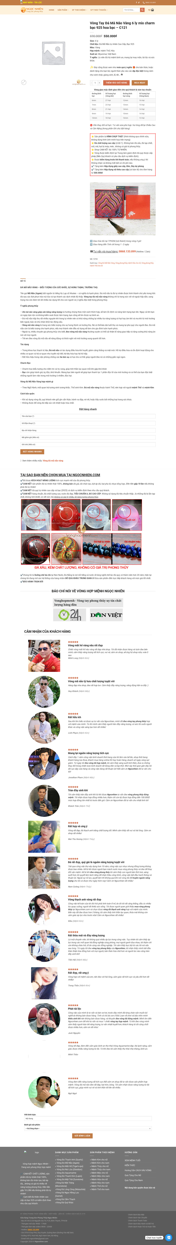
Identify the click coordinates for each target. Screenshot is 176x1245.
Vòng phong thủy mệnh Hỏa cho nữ (128, 263)
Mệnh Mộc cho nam (100, 1176)
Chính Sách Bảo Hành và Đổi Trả (141, 1224)
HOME (51, 10)
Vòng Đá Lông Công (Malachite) (70, 1189)
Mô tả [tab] (23, 281)
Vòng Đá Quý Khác (64, 1202)
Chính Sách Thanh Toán (137, 1221)
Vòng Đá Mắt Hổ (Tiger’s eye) (70, 1166)
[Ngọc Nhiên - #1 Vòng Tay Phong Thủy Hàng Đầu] (31, 10)
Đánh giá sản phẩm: (32, 1125)
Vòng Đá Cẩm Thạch (65, 1199)
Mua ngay (139, 83)
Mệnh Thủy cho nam (100, 1169)
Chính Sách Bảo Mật (136, 1215)
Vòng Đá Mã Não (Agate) (68, 1163)
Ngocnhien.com (41, 1241)
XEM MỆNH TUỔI (132, 1160)
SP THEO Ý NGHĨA (98, 10)
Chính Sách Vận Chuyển (137, 1218)
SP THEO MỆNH (78, 10)
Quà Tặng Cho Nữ (133, 1175)
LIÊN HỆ (61, 1214)
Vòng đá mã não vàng (53, 460)
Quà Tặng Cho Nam (134, 1180)
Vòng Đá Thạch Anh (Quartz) (70, 1159)
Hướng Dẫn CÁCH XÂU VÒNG (138, 1170)
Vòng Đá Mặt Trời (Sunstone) (70, 1179)
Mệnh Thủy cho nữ (100, 1166)
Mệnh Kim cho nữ (99, 1159)
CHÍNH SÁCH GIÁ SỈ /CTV (75, 1214)
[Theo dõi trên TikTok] (139, 2)
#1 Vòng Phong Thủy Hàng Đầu (33, 1214)
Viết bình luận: (30, 1115)
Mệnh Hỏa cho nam (100, 1183)
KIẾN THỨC (130, 1165)
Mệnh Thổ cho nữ (99, 1186)
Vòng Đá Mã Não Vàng (106, 263)
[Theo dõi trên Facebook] (136, 2)
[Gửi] (142, 10)
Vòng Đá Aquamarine (66, 1173)
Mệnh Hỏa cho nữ (99, 1179)
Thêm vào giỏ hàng (116, 83)
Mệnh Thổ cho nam (100, 1189)
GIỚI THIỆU (53, 1214)
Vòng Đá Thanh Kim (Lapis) (69, 1176)
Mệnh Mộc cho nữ (99, 1173)
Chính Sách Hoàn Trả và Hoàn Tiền (142, 1227)
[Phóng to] (23, 82)
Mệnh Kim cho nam (100, 1163)
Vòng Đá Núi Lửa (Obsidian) (69, 1169)
